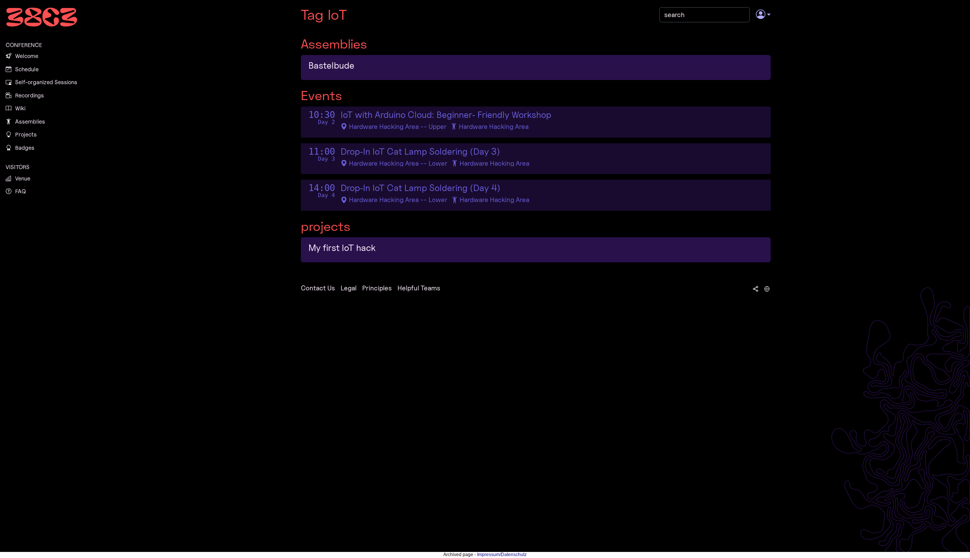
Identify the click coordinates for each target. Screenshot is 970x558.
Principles (377, 288)
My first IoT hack (341, 247)
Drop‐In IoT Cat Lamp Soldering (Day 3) (420, 151)
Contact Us (318, 288)
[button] (763, 15)
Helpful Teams (418, 288)
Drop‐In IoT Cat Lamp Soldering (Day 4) (421, 188)
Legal (349, 288)
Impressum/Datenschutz (502, 554)
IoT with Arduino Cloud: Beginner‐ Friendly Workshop (446, 114)
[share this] (755, 288)
